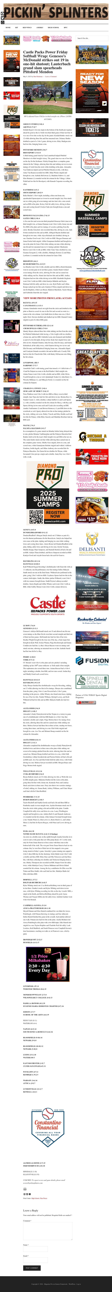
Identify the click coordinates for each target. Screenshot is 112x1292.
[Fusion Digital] (92, 664)
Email (26, 1256)
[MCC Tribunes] (92, 443)
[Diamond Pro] (92, 238)
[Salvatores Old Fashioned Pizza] (92, 491)
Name (26, 1245)
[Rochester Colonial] (92, 625)
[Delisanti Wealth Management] (92, 560)
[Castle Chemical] (12, 235)
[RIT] (92, 136)
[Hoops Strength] (92, 421)
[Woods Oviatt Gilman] (92, 609)
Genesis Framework (61, 1284)
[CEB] (12, 381)
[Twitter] (2, 18)
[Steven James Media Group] (12, 362)
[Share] (2, 22)
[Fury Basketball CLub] (92, 112)
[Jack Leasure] (92, 272)
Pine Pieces (43, 1198)
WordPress (72, 1284)
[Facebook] (2, 13)
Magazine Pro (48, 1284)
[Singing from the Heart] (12, 314)
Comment (27, 1221)
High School (35, 1198)
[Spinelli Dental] (92, 688)
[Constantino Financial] (92, 184)
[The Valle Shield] (92, 650)
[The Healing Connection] (12, 347)
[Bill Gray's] (92, 375)
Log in (79, 1284)
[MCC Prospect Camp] (92, 63)
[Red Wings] (92, 464)
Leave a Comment (51, 76)
